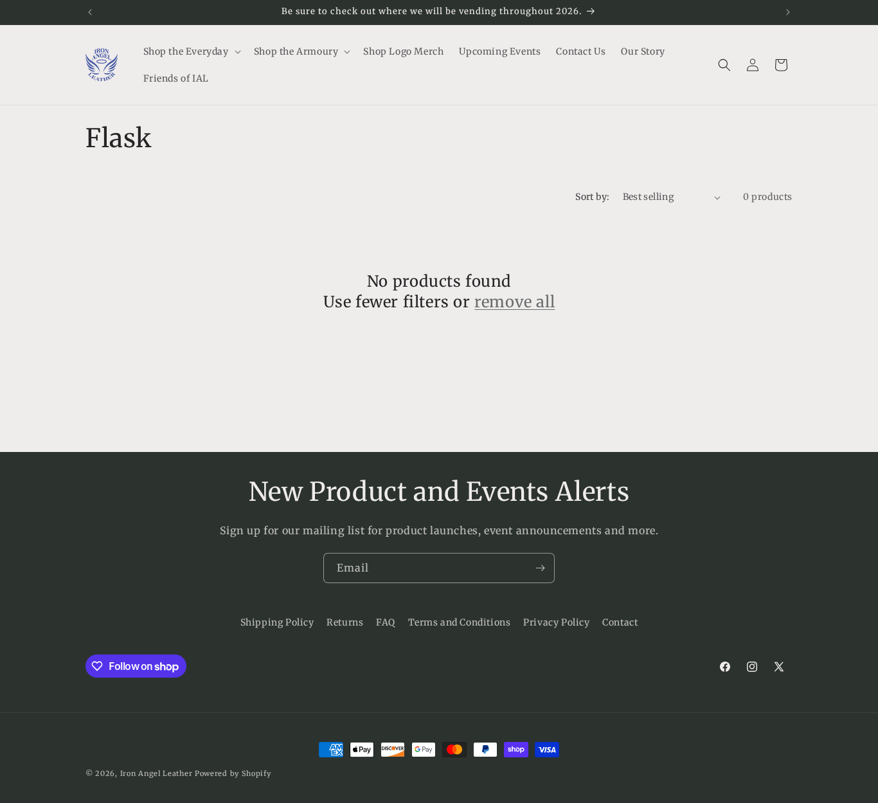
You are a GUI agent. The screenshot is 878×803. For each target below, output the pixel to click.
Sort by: (592, 197)
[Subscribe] (540, 568)
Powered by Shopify (233, 773)
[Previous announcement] (90, 12)
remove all (514, 302)
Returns (345, 622)
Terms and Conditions (459, 622)
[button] (191, 51)
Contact (620, 622)
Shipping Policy (277, 622)
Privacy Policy (556, 622)
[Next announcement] (788, 12)
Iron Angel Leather (156, 773)
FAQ (385, 622)
